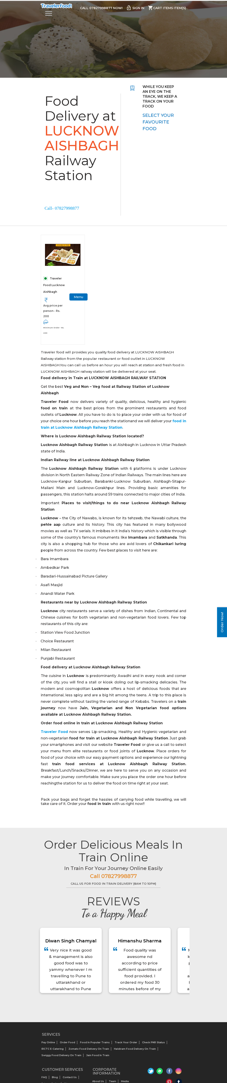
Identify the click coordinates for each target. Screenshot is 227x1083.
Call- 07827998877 (62, 208)
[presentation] (108, 1004)
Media (125, 1081)
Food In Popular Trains (95, 1042)
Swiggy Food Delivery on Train (61, 1055)
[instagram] (178, 1072)
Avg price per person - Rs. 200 (53, 311)
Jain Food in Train (97, 1055)
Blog (55, 1077)
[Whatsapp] (160, 1072)
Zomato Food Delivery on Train (88, 1048)
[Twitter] (151, 1072)
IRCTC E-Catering (52, 1048)
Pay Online (48, 1042)
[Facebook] (169, 1072)
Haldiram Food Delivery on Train (135, 1048)
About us (98, 1081)
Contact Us (70, 1077)
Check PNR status (153, 1042)
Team (112, 1081)
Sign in (135, 7)
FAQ (44, 1077)
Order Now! (222, 622)
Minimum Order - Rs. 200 (53, 330)
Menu (78, 297)
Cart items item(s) (167, 7)
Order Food (67, 1042)
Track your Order (126, 1042)
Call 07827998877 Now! (101, 8)
